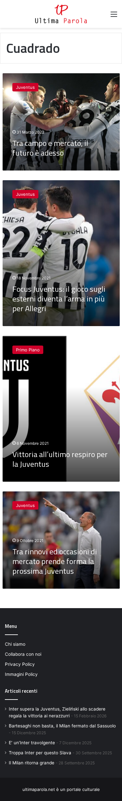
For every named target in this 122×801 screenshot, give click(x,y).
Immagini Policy (21, 674)
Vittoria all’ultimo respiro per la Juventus (60, 459)
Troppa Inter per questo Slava (40, 752)
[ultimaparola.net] (61, 14)
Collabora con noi (23, 654)
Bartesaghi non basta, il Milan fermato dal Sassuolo (62, 725)
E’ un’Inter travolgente (32, 742)
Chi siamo (15, 644)
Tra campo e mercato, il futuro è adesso (50, 148)
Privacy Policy (20, 664)
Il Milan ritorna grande (31, 762)
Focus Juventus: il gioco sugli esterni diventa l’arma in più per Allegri (58, 298)
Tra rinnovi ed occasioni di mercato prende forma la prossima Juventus (54, 561)
